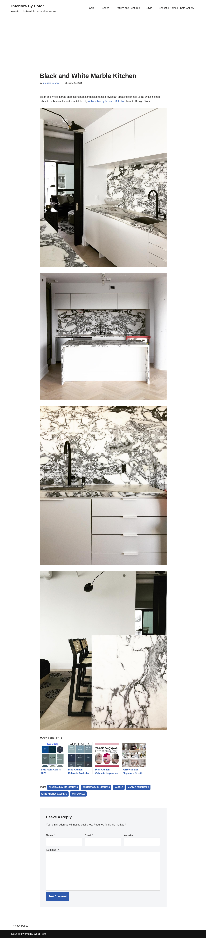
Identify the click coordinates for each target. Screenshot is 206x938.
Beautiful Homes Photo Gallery (176, 8)
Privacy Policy (20, 925)
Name (50, 835)
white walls (78, 794)
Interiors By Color (51, 83)
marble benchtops (138, 787)
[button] (96, 8)
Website (128, 835)
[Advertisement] (103, 48)
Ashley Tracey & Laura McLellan (106, 101)
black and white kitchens (63, 787)
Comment (52, 849)
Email (89, 835)
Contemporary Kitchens (96, 787)
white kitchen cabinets (54, 794)
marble (119, 787)
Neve (14, 934)
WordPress (40, 934)
